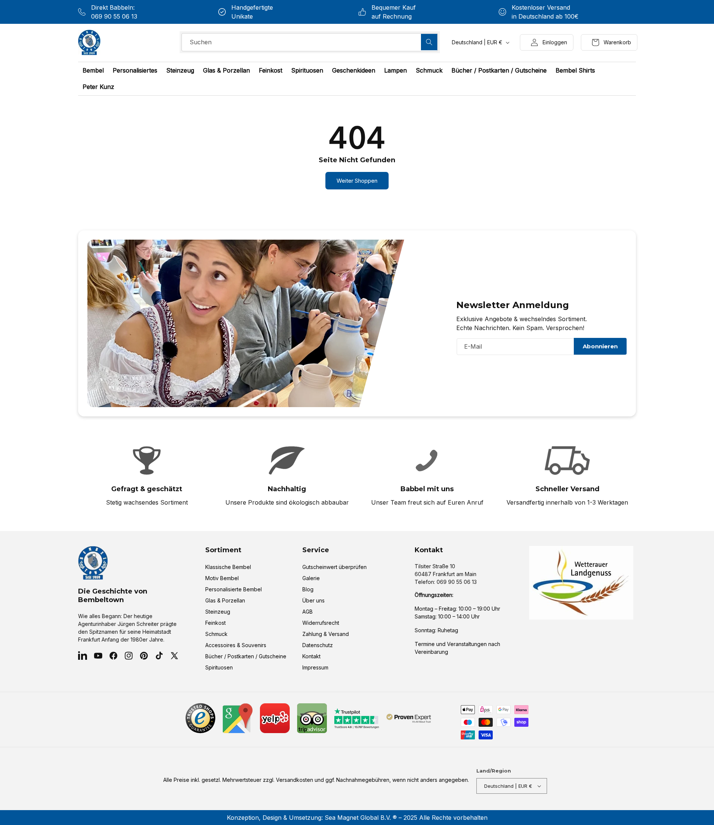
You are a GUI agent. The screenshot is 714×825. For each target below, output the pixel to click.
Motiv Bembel (222, 578)
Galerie (311, 578)
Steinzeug (217, 611)
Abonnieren (600, 346)
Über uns (313, 600)
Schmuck (216, 634)
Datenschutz (317, 645)
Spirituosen (219, 667)
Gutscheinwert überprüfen (334, 567)
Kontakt (311, 656)
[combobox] (309, 42)
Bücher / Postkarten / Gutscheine (245, 656)
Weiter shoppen (357, 180)
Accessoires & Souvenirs (235, 645)
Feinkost (215, 623)
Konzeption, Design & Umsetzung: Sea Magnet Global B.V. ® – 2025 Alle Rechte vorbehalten (357, 817)
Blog (307, 589)
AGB (307, 611)
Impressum (315, 667)
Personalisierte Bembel (233, 589)
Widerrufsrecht (320, 623)
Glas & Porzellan (225, 600)
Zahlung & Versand (325, 634)
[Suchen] (429, 42)
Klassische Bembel (228, 567)
